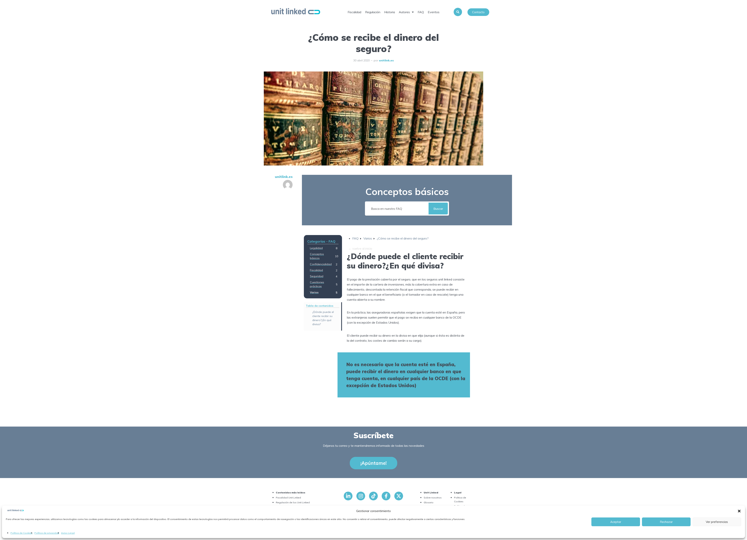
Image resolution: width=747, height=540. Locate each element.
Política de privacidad (46, 532)
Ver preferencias (717, 522)
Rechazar (666, 522)
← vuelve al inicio (360, 248)
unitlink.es (386, 60)
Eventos (433, 12)
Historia (389, 12)
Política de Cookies (21, 532)
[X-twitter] (398, 496)
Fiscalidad (354, 12)
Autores (404, 12)
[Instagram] (360, 496)
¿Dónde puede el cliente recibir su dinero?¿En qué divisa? (323, 318)
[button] (739, 511)
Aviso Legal (68, 532)
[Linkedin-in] (348, 496)
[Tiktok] (373, 496)
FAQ (421, 12)
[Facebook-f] (386, 496)
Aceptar (615, 522)
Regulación (372, 12)
